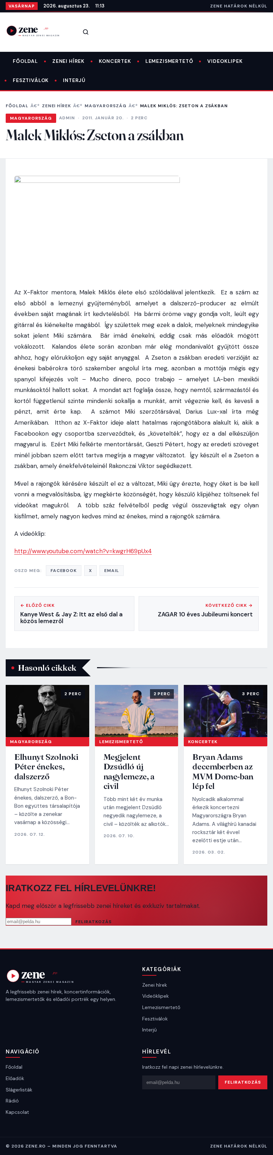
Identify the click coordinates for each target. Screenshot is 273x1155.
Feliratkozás (93, 922)
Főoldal (25, 61)
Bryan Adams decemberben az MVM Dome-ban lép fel (222, 771)
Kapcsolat (17, 1112)
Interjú (74, 80)
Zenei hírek (68, 61)
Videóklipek (155, 996)
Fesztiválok (31, 80)
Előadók (15, 1078)
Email (111, 570)
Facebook (63, 570)
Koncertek (115, 61)
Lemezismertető (169, 61)
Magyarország (106, 106)
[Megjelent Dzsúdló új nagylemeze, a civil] (136, 711)
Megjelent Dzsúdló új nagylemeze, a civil (129, 771)
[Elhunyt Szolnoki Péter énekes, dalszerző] (47, 711)
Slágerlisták (19, 1089)
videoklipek (224, 61)
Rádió (12, 1100)
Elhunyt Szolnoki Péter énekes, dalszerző (46, 766)
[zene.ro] (38, 30)
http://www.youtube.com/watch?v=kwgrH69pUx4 (83, 551)
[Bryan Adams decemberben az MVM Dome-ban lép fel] (225, 711)
